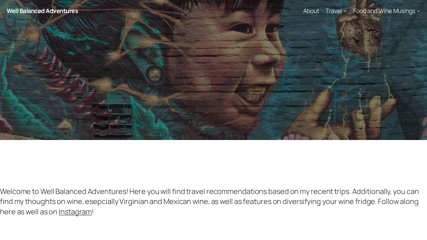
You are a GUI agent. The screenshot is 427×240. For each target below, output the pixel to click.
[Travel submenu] (345, 11)
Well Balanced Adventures (42, 11)
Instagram (75, 212)
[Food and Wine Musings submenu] (418, 11)
